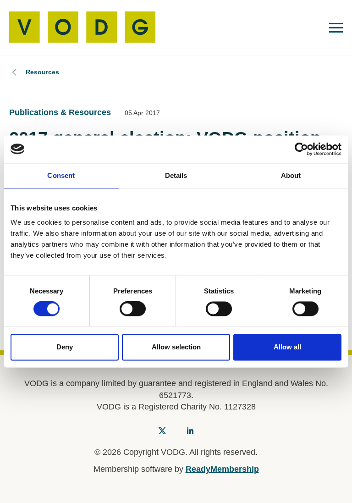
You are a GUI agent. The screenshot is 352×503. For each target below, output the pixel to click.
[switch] (133, 309)
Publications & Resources (60, 112)
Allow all (287, 347)
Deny (64, 347)
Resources (42, 72)
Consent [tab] (61, 175)
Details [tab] (176, 175)
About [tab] (291, 175)
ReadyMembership (222, 469)
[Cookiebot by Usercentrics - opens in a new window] (301, 149)
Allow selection (176, 347)
